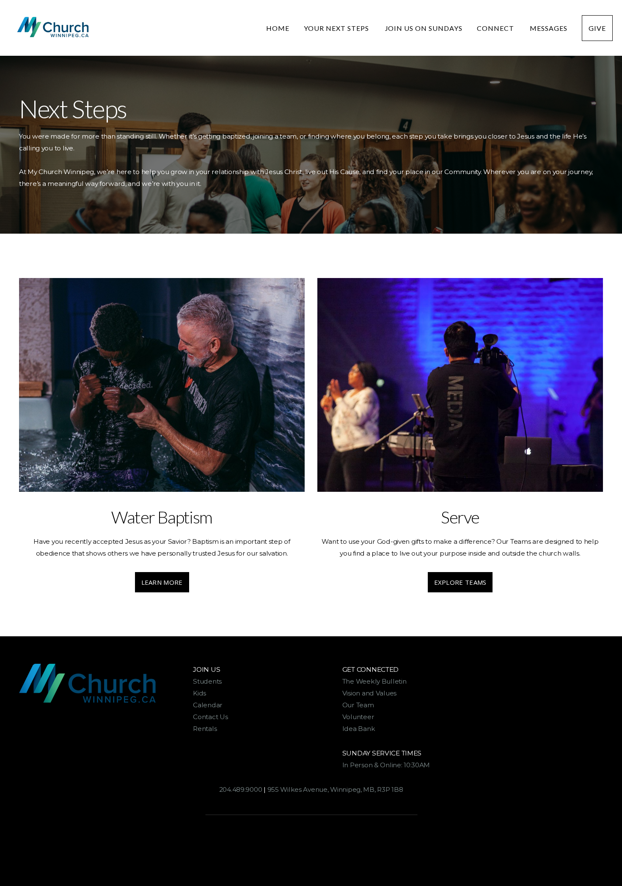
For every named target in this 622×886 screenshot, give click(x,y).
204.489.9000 (240, 789)
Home (277, 28)
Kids (199, 693)
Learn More (162, 582)
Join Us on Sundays (423, 28)
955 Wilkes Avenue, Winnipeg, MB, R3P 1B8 (335, 789)
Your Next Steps (337, 28)
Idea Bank (358, 729)
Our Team (358, 705)
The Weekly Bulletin (376, 681)
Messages (548, 28)
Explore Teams (460, 582)
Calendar (208, 705)
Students (207, 681)
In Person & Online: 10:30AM (386, 765)
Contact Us (210, 717)
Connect (496, 28)
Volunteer (358, 717)
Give (597, 28)
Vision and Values (369, 693)
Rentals (205, 729)
